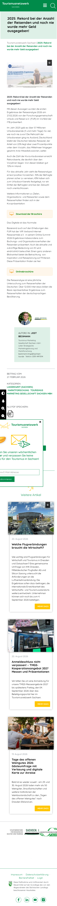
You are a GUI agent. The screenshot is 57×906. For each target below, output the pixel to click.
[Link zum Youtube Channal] (35, 899)
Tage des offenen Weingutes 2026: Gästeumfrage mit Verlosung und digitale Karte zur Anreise (27, 766)
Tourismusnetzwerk (15, 5)
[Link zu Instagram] (43, 899)
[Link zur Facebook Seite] (19, 899)
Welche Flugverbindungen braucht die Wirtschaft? (29, 546)
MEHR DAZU (43, 606)
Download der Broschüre (29, 214)
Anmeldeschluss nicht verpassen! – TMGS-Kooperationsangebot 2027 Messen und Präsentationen (30, 666)
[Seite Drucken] (10, 413)
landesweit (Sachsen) (20, 387)
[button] (31, 858)
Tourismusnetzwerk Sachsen (21, 42)
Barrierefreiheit (26, 877)
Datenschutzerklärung (37, 874)
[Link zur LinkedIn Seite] (27, 899)
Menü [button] (45, 5)
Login (40, 877)
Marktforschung (18, 390)
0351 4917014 (37, 356)
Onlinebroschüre (24, 271)
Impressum (17, 874)
